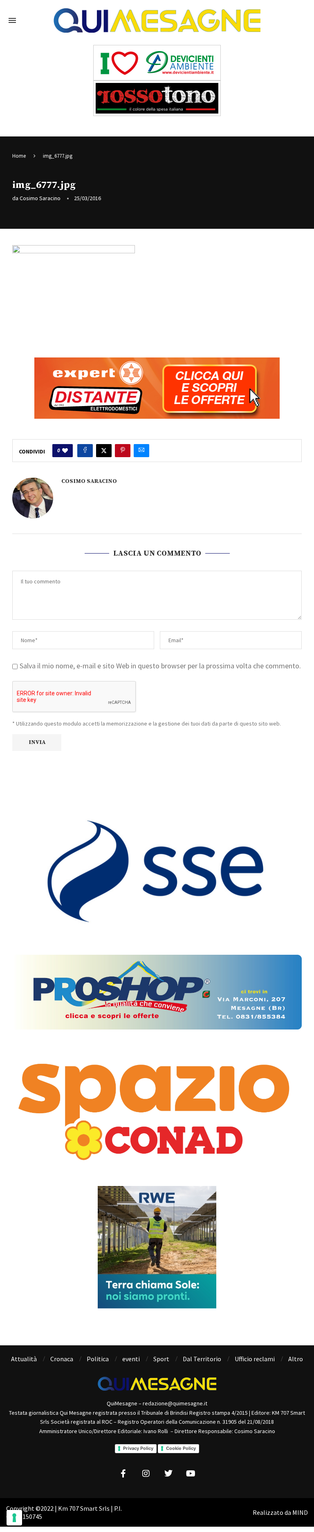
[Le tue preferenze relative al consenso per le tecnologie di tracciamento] (14, 1517)
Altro (295, 1359)
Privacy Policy (138, 1448)
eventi (131, 1359)
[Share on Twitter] (104, 450)
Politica (98, 1359)
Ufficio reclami (255, 1359)
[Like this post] (65, 450)
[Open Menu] (12, 20)
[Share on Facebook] (85, 450)
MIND (300, 1512)
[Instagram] (146, 1473)
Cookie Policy (181, 1448)
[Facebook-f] (123, 1473)
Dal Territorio (202, 1359)
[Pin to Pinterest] (122, 450)
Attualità (24, 1359)
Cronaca (61, 1359)
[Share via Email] (141, 450)
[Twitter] (168, 1473)
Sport (161, 1359)
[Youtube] (191, 1473)
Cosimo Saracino (40, 198)
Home (19, 155)
